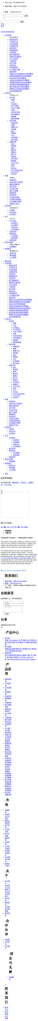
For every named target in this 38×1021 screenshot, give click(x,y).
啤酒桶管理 (13, 276)
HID (14, 367)
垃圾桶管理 (13, 293)
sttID (14, 388)
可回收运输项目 (14, 420)
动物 (14, 323)
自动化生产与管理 (15, 403)
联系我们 (8, 249)
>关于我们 (12, 221)
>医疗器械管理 (14, 54)
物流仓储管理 (14, 406)
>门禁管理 (12, 61)
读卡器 (11, 321)
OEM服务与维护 (15, 423)
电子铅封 (16, 363)
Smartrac (16, 397)
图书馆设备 (17, 342)
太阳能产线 (13, 272)
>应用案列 (12, 246)
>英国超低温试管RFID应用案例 (20, 82)
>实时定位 (12, 65)
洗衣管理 (12, 416)
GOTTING (16, 386)
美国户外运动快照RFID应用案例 (20, 300)
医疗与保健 (13, 412)
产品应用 (8, 35)
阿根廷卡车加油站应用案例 (18, 314)
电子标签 (12, 344)
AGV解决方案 (14, 295)
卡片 (14, 359)
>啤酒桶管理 (13, 50)
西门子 (15, 378)
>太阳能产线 (13, 46)
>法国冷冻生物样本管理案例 (19, 80)
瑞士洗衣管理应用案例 (17, 304)
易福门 (15, 376)
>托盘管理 (12, 48)
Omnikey (16, 327)
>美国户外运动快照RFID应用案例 (21, 74)
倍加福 (15, 369)
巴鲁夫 (15, 380)
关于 (6, 216)
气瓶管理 (12, 278)
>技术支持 (12, 231)
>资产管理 (12, 63)
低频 (14, 348)
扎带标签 (16, 361)
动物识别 (16, 346)
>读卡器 (12, 97)
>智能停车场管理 (15, 57)
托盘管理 (12, 274)
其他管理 (12, 297)
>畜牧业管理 (13, 39)
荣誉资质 (12, 457)
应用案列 (12, 461)
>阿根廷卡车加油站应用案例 (19, 89)
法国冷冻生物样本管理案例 (18, 306)
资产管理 (12, 289)
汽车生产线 (13, 410)
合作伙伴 (8, 206)
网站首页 (8, 261)
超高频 (15, 353)
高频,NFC (16, 351)
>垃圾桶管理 (13, 67)
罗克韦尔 (16, 382)
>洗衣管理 (12, 195)
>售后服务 (12, 255)
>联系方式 (12, 253)
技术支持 (12, 448)
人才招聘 (12, 470)
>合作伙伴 (12, 212)
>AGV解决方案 (14, 69)
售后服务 (12, 468)
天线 (14, 333)
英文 (2, 26)
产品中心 (8, 93)
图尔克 (15, 373)
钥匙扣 (15, 357)
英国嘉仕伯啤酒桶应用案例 (18, 310)
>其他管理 (12, 72)
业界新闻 (16, 455)
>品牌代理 (12, 142)
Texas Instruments (19, 394)
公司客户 (12, 433)
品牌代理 (12, 365)
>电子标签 (12, 120)
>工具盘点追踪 (14, 197)
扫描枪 (15, 340)
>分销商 (12, 210)
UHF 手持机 (17, 331)
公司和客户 (17, 446)
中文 (3, 24)
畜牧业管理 (13, 265)
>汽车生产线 (13, 188)
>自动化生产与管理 (16, 182)
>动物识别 (12, 180)
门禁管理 (12, 287)
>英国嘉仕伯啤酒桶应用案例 (19, 84)
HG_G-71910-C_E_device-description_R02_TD (14, 570)
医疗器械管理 (14, 280)
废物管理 (12, 414)
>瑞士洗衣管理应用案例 (17, 78)
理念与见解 (9, 242)
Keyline (15, 392)
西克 (14, 371)
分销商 (11, 429)
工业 (14, 325)
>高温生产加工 (14, 203)
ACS (14, 390)
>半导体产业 (13, 42)
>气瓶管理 (12, 52)
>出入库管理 (13, 59)
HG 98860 (21, 527)
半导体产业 (13, 267)
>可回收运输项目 (15, 199)
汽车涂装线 (13, 270)
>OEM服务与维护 (15, 201)
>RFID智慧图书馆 (15, 91)
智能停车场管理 (14, 282)
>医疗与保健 (13, 191)
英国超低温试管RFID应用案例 (20, 308)
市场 (6, 175)
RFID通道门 (17, 338)
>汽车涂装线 (13, 44)
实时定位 (12, 291)
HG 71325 (7, 527)
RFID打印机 (17, 336)
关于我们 (12, 438)
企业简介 (16, 440)
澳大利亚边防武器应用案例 (18, 312)
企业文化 (16, 444)
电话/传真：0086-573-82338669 (16, 581)
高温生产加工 (14, 425)
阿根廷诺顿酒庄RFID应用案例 (20, 302)
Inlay (14, 355)
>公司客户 (12, 214)
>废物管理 (12, 193)
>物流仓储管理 (14, 184)
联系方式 (12, 465)
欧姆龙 (15, 384)
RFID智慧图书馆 (15, 317)
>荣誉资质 (12, 240)
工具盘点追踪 (14, 418)
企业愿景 (16, 442)
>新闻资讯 (12, 234)
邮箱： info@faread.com (13, 583)
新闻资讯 (12, 450)
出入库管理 (13, 285)
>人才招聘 (12, 257)
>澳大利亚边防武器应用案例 (19, 86)
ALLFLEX (16, 395)
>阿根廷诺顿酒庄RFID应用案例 (20, 76)
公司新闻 (16, 453)
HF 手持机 (16, 329)
